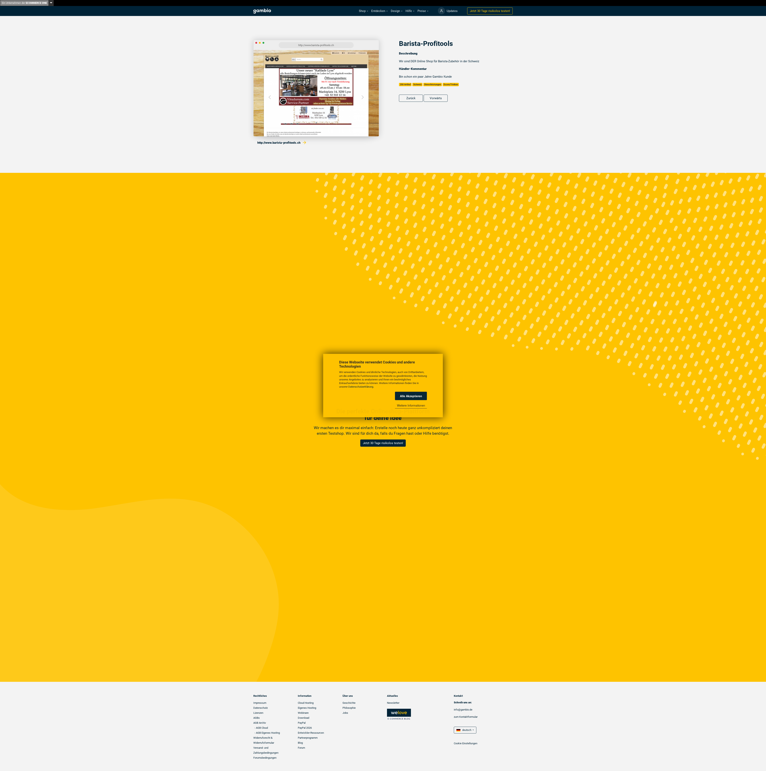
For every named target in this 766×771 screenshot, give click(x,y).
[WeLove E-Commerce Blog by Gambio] (399, 714)
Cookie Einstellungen (465, 743)
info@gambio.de (463, 709)
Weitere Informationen (411, 405)
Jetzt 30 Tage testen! (490, 11)
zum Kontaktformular (466, 716)
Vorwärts (436, 98)
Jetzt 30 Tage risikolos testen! (383, 443)
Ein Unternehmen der (24, 2)
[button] (363, 11)
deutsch (466, 729)
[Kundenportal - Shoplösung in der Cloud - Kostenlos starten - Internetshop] (441, 10)
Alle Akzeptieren (411, 396)
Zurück (411, 98)
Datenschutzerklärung (360, 386)
